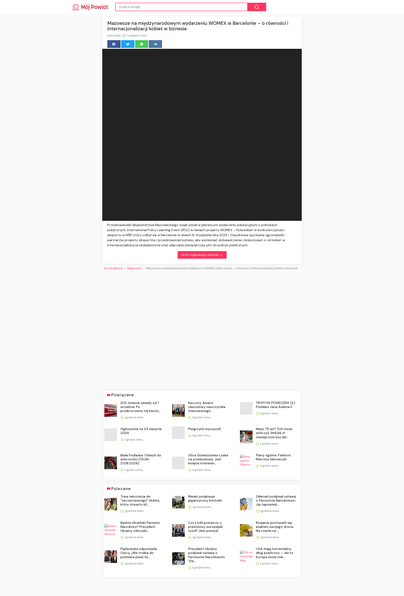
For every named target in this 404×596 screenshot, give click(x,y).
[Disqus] (202, 328)
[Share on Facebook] (114, 44)
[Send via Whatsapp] (141, 44)
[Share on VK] (155, 44)
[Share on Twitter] (127, 44)
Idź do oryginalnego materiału (200, 255)
